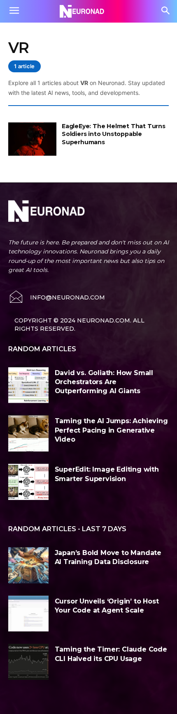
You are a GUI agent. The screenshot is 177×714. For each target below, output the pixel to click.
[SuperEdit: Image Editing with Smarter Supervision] (28, 482)
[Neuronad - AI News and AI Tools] (88, 11)
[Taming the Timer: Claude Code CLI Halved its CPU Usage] (28, 662)
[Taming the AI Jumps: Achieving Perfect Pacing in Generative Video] (28, 433)
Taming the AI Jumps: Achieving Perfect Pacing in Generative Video (111, 430)
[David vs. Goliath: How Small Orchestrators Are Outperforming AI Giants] (28, 385)
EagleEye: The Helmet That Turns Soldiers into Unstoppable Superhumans (113, 134)
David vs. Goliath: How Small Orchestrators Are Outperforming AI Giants (104, 382)
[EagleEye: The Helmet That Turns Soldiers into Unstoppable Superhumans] (32, 139)
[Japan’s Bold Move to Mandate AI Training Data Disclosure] (28, 565)
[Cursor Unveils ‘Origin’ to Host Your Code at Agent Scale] (28, 614)
